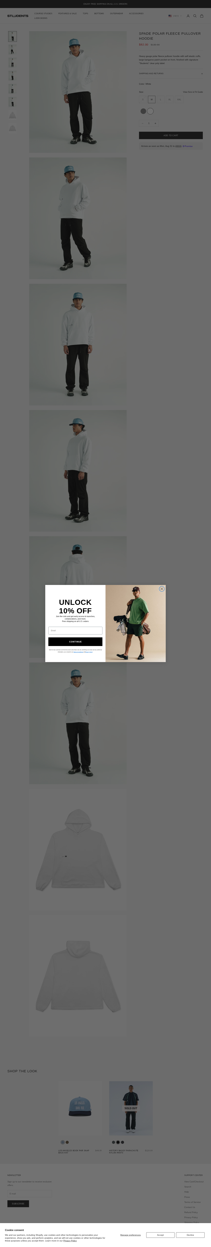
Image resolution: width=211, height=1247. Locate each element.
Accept (160, 1235)
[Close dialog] (162, 589)
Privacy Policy (70, 1240)
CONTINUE (75, 641)
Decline (190, 1235)
